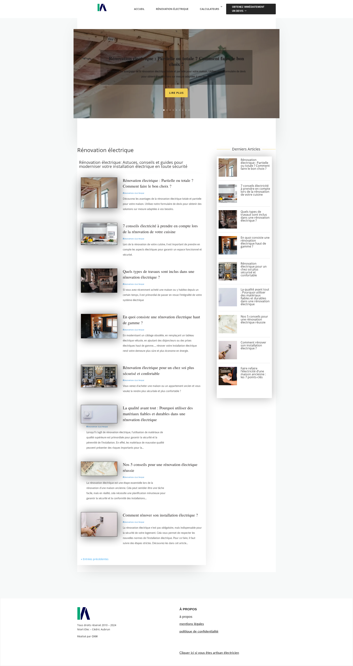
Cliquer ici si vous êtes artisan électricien (209, 653)
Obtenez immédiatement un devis (248, 9)
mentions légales (191, 624)
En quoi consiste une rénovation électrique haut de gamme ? (255, 242)
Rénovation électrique (172, 9)
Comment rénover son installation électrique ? (160, 515)
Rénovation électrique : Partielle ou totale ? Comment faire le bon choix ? (176, 61)
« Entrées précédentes (94, 559)
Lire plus (176, 93)
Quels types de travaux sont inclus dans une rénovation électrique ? (255, 216)
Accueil (139, 9)
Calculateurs (209, 9)
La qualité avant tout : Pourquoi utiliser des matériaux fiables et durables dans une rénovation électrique (158, 413)
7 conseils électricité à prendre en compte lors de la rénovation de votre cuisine (255, 190)
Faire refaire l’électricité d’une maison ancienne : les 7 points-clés (253, 372)
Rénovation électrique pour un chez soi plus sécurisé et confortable (254, 269)
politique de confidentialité (198, 631)
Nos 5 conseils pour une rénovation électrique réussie (254, 319)
